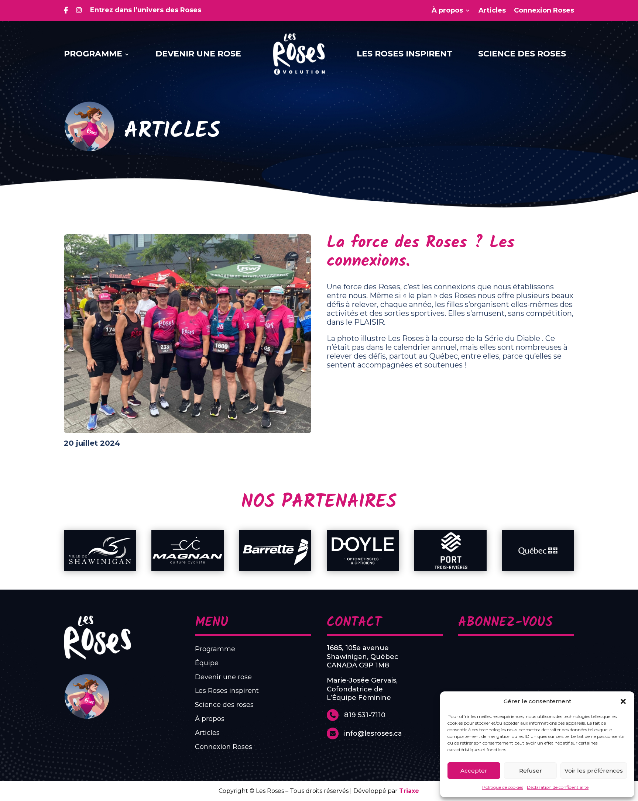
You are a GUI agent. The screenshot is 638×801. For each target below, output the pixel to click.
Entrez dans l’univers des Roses (145, 10)
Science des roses (522, 54)
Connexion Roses (544, 10)
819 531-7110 (364, 715)
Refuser (530, 770)
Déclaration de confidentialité (558, 787)
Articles (492, 10)
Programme (93, 54)
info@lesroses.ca (373, 733)
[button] (623, 701)
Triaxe (409, 790)
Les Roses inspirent (404, 54)
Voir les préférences (594, 770)
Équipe (207, 663)
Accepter (473, 770)
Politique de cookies (502, 787)
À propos (447, 10)
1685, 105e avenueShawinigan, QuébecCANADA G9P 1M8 (362, 656)
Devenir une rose (198, 54)
